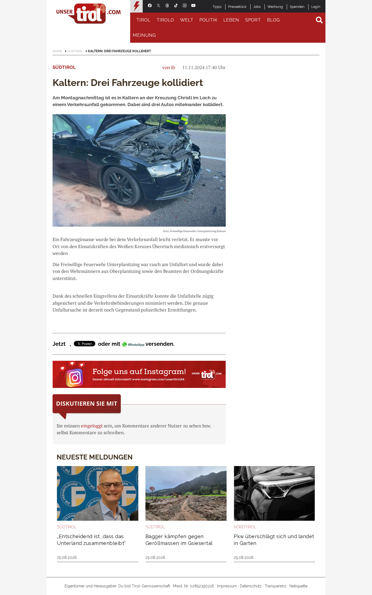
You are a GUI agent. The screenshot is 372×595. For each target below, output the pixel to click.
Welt (186, 20)
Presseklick (237, 7)
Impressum (227, 586)
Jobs (257, 7)
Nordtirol (245, 527)
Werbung (275, 7)
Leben (231, 20)
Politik (208, 20)
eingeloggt (92, 426)
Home (57, 51)
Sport (253, 20)
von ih (168, 67)
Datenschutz (251, 586)
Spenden (297, 7)
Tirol (143, 20)
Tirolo (165, 20)
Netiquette (298, 586)
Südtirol (75, 51)
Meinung (144, 35)
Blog (273, 20)
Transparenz (275, 586)
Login (315, 7)
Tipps (217, 7)
